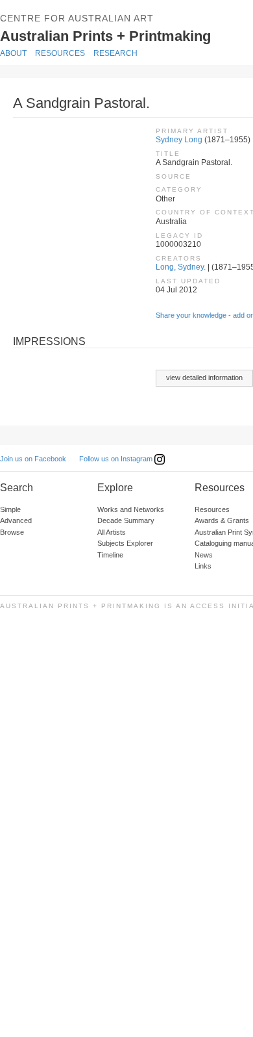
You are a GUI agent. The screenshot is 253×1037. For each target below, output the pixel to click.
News (204, 555)
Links (203, 566)
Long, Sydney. (181, 267)
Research (115, 53)
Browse (12, 532)
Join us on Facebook (33, 459)
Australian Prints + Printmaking (124, 35)
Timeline (110, 555)
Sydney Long (179, 139)
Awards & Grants (222, 520)
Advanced (16, 520)
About (13, 53)
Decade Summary (125, 520)
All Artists (111, 532)
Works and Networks (130, 509)
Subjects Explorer (125, 543)
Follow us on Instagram (116, 459)
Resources (60, 53)
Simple (10, 509)
